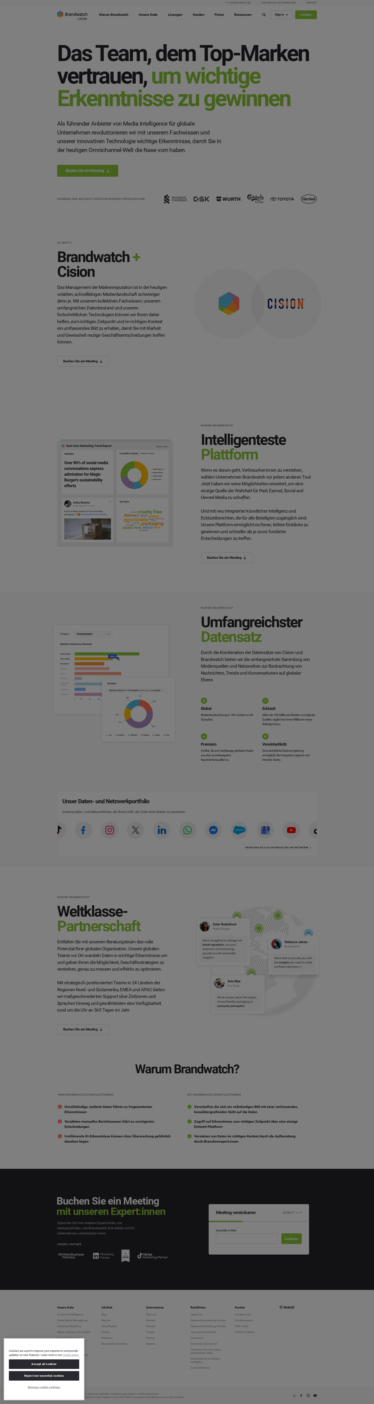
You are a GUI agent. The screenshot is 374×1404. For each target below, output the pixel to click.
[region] (44, 1369)
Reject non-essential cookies (44, 1375)
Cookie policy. (71, 1355)
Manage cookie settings (44, 1387)
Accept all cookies (44, 1364)
